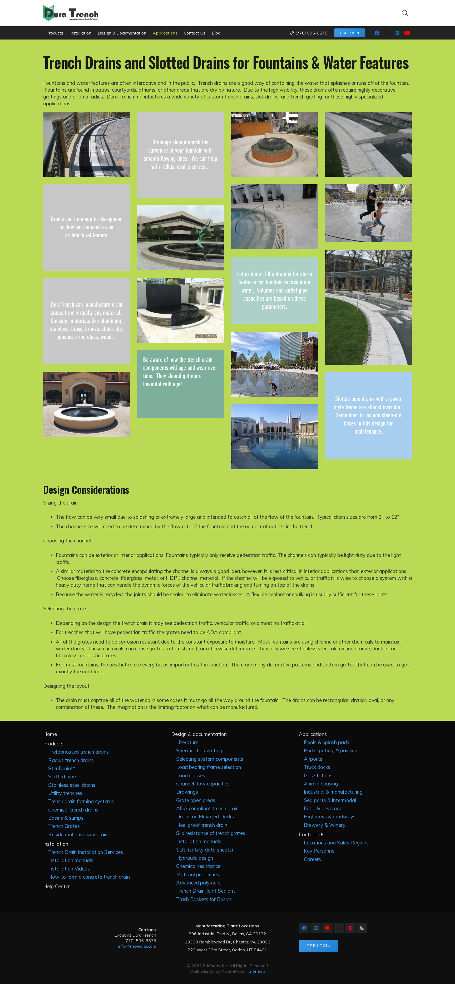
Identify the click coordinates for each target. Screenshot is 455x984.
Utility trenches (65, 793)
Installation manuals (70, 860)
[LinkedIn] (397, 33)
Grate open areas (195, 800)
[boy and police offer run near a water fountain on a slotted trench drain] (368, 213)
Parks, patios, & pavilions (332, 750)
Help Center (56, 886)
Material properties (197, 874)
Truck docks (317, 767)
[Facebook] (377, 33)
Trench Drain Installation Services (85, 852)
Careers (312, 859)
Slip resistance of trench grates (210, 833)
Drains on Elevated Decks (205, 816)
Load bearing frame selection (208, 767)
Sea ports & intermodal (330, 800)
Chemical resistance (198, 866)
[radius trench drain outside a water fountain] (86, 404)
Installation (55, 844)
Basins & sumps (65, 818)
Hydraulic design (194, 858)
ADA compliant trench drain (207, 808)
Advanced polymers (198, 882)
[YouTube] (407, 33)
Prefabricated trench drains (78, 752)
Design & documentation (199, 734)
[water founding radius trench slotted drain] (274, 144)
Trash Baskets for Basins (204, 899)
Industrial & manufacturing (333, 792)
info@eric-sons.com (137, 946)
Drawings (187, 792)
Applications (313, 734)
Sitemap (257, 971)
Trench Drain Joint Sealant (205, 891)
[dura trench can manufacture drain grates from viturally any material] (86, 321)
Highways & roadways (329, 816)
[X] (387, 33)
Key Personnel (319, 851)
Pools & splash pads (326, 742)
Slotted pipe (62, 776)
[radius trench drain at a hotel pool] (274, 436)
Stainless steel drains (71, 785)
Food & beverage (323, 808)
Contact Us (311, 834)
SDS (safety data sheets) (204, 850)
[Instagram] (362, 928)
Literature (187, 742)
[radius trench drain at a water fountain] (274, 364)
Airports (313, 759)
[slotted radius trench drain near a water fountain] (180, 237)
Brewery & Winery (324, 825)
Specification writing (199, 750)
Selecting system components (209, 759)
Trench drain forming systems (81, 801)
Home (50, 734)
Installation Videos (69, 869)
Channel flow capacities (203, 783)
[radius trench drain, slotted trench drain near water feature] (368, 144)
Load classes (190, 775)
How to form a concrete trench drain (89, 877)
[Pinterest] (350, 928)
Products (53, 743)
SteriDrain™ (62, 768)
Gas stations (318, 775)
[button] (405, 13)
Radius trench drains (71, 760)
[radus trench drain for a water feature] (180, 310)
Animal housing (321, 783)
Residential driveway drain (78, 834)
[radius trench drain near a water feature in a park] (368, 307)
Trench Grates (64, 826)
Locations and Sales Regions (336, 842)
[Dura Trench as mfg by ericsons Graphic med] (70, 13)
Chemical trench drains (73, 810)
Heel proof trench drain (201, 825)
